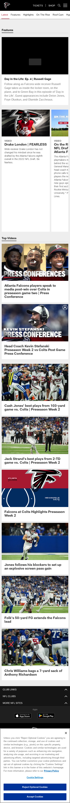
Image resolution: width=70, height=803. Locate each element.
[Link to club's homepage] (7, 4)
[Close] (66, 733)
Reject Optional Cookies (35, 787)
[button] (35, 64)
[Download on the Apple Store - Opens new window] (23, 716)
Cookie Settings (35, 777)
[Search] (59, 5)
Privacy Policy (22, 770)
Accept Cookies (35, 796)
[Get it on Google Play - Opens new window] (46, 717)
